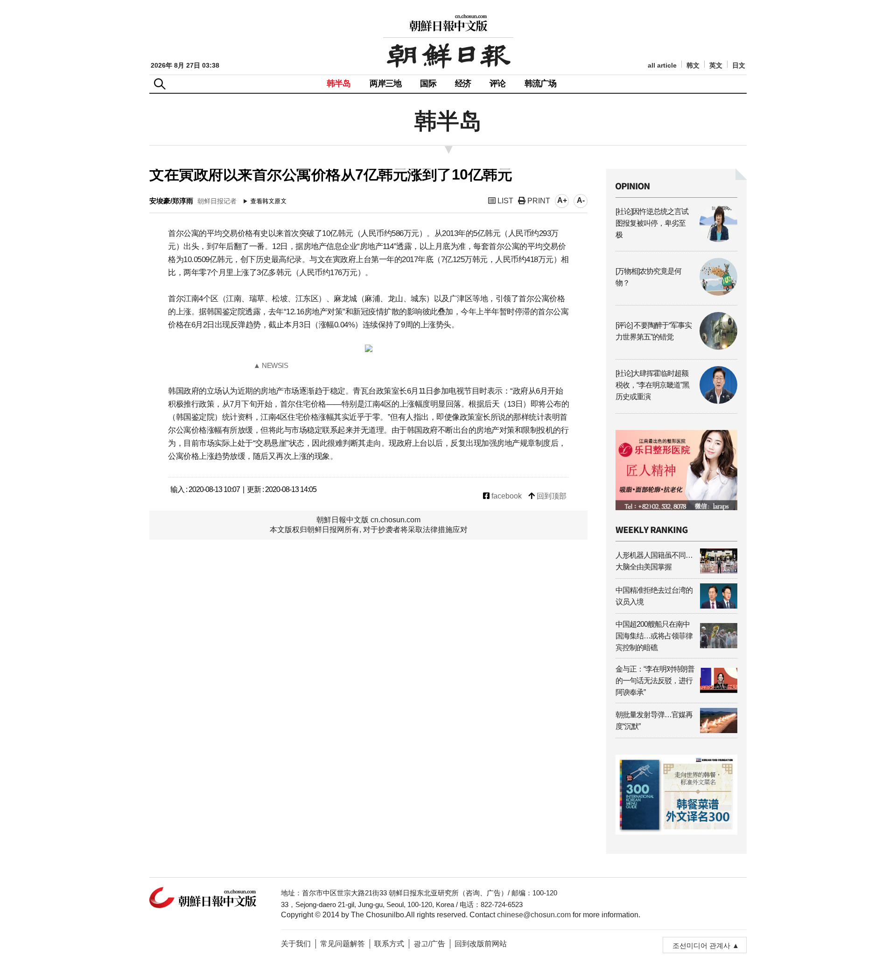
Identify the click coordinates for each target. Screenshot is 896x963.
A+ (562, 200)
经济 (463, 83)
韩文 (693, 65)
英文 (715, 65)
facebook (506, 496)
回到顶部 (551, 496)
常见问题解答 (342, 944)
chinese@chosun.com (534, 915)
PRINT (537, 201)
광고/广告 (429, 944)
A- (581, 200)
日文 (738, 65)
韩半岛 (339, 83)
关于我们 (296, 944)
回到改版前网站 (481, 944)
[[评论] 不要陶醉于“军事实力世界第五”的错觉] (676, 347)
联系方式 (389, 944)
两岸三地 (386, 83)
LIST (504, 201)
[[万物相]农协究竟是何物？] (676, 293)
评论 (497, 83)
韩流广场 (541, 83)
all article (662, 65)
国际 (428, 83)
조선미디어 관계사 (701, 945)
